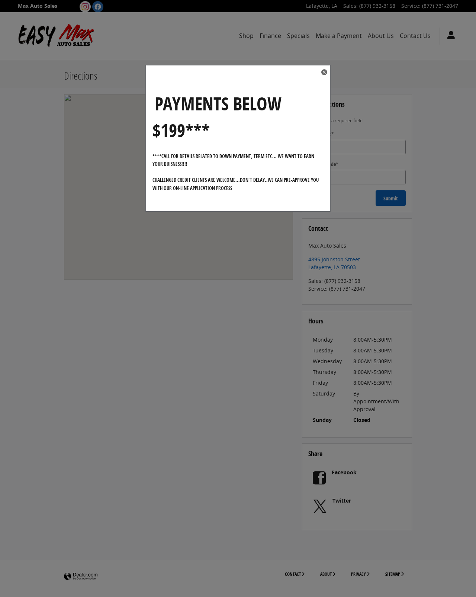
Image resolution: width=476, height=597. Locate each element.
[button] (324, 73)
